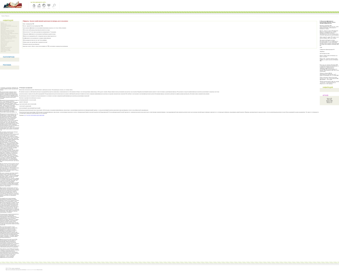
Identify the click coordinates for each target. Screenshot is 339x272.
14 (40, 115)
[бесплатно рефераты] (13, 5)
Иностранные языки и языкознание (8, 36)
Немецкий (3, 46)
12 (37, 115)
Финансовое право (5, 28)
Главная (2, 22)
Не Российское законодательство (8, 40)
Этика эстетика (4, 43)
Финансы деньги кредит (6, 25)
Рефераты (7, 15)
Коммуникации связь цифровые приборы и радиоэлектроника (9, 34)
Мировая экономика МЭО (6, 47)
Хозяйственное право (5, 49)
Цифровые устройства (5, 48)
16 (43, 115)
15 (42, 115)
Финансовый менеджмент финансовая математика (9, 27)
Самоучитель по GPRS (5, 50)
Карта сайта (3, 51)
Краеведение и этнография (6, 32)
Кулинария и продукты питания (7, 31)
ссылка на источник (31, 269)
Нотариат (3, 39)
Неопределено (4, 45)
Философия (3, 29)
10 (34, 115)
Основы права (4, 44)
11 (35, 115)
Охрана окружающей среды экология (9, 37)
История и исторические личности (8, 35)
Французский (4, 23)
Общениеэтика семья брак (6, 38)
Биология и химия (5, 41)
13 (38, 115)
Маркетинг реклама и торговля (7, 30)
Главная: (3, 15)
